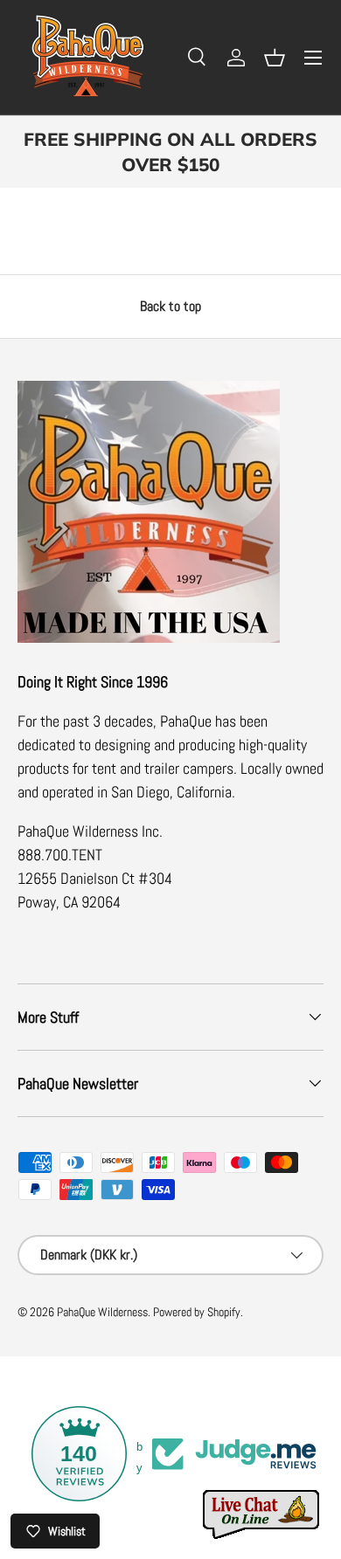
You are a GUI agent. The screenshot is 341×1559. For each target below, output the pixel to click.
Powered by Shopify (196, 1312)
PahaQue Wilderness (102, 1312)
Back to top (170, 306)
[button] (274, 57)
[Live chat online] (262, 1515)
